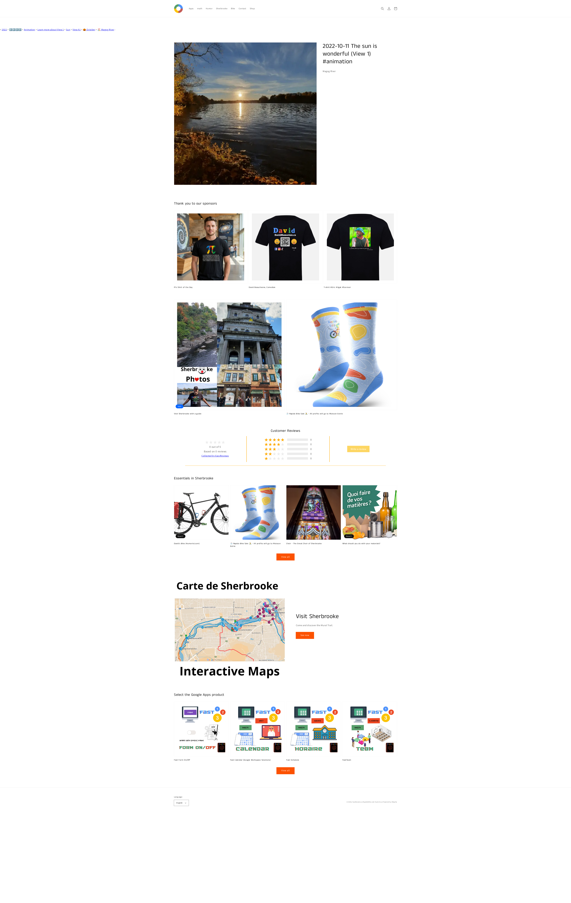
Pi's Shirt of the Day (183, 287)
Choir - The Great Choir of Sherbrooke (304, 543)
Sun (68, 29)
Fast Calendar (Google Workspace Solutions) (250, 760)
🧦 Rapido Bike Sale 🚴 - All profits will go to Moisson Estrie (314, 414)
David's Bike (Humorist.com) (187, 543)
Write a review (358, 449)
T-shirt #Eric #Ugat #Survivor (337, 287)
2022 (4, 29)
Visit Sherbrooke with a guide (187, 414)
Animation (29, 29)
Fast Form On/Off (182, 760)
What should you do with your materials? (361, 543)
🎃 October (89, 29)
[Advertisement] (89, 858)
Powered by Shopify (390, 802)
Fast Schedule (292, 760)
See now (305, 635)
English (179, 803)
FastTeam (346, 760)
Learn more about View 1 (50, 29)
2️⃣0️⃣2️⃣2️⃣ (15, 29)
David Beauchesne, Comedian (262, 287)
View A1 (77, 29)
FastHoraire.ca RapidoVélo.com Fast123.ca (367, 802)
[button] (382, 8)
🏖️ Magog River (106, 29)
